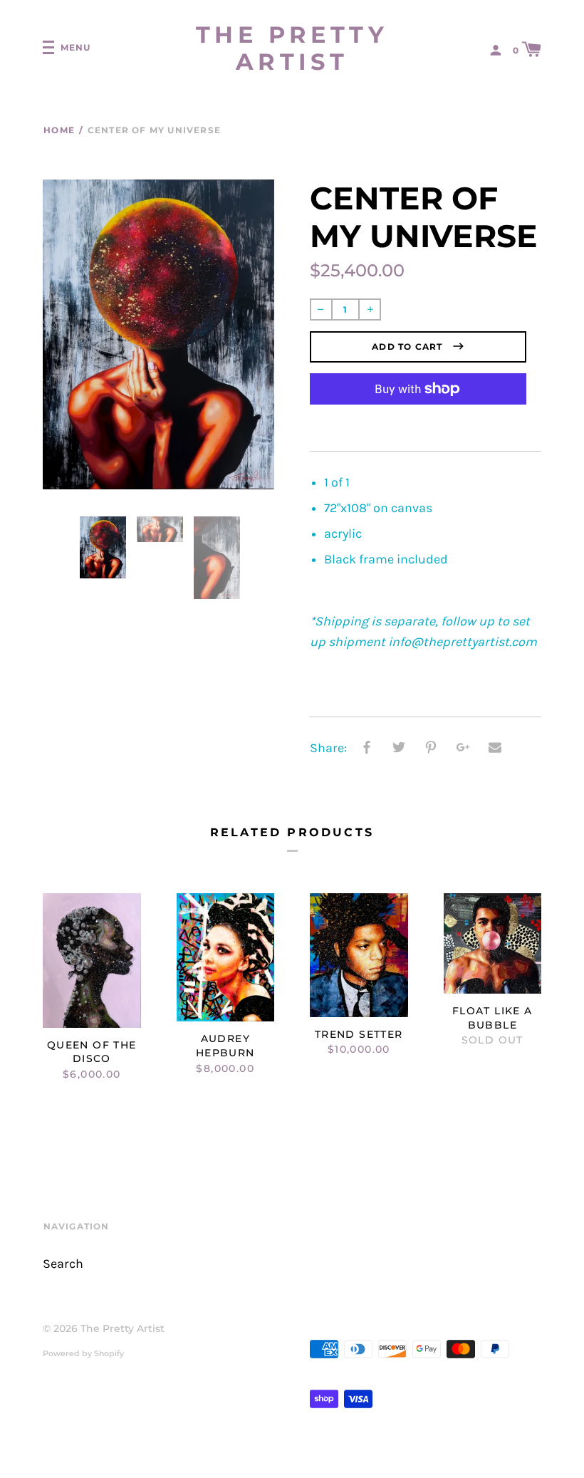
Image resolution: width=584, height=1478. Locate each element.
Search (63, 1263)
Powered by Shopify (83, 1353)
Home (59, 130)
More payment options (418, 422)
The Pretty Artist (292, 48)
